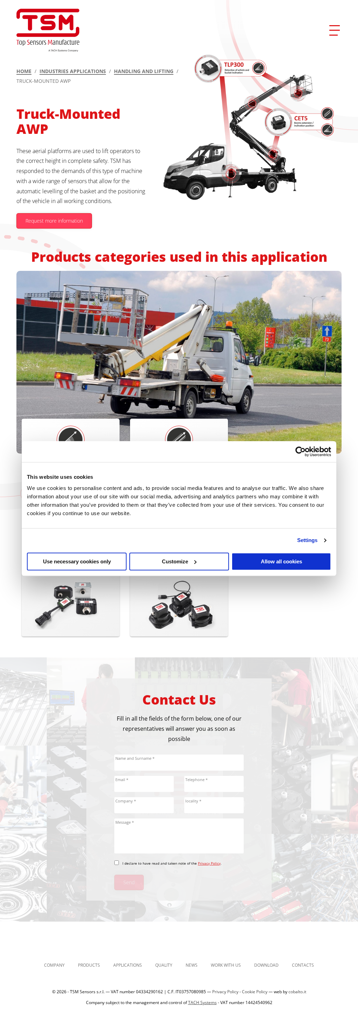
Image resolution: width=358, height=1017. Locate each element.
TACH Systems (202, 1002)
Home (23, 71)
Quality (163, 965)
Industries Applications (73, 71)
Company (54, 965)
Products (89, 965)
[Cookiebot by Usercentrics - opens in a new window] (300, 451)
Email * (121, 779)
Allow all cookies (281, 561)
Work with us (226, 965)
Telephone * (196, 779)
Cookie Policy (254, 992)
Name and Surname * (135, 758)
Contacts (303, 965)
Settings (307, 540)
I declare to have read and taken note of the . (172, 863)
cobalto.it (297, 992)
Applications (127, 965)
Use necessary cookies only (77, 561)
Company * (125, 800)
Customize (175, 561)
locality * (193, 800)
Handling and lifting (143, 71)
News (192, 965)
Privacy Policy (209, 863)
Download (266, 965)
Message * (124, 822)
